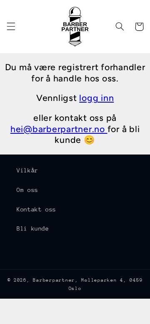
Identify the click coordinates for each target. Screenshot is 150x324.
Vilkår (27, 170)
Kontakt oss (36, 209)
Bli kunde (33, 228)
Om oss (27, 190)
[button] (10, 26)
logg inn (96, 98)
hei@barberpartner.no (59, 129)
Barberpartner (54, 280)
